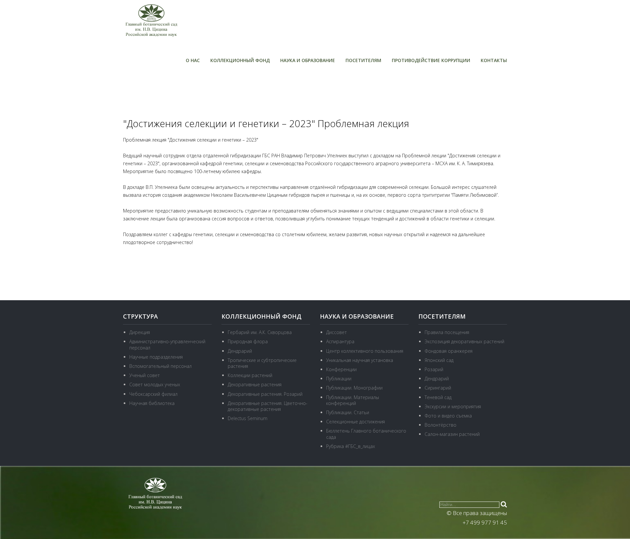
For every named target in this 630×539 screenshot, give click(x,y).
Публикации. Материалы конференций (352, 400)
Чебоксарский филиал (153, 394)
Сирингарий (438, 388)
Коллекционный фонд (240, 60)
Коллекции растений (250, 375)
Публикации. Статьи (347, 412)
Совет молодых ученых (154, 384)
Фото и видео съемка (448, 416)
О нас (193, 60)
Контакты (494, 60)
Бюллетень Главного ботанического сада (366, 434)
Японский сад (439, 360)
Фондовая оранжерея (448, 351)
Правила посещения (447, 332)
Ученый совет (144, 375)
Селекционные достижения (355, 421)
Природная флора (248, 341)
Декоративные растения (255, 384)
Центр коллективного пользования (364, 351)
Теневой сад (438, 397)
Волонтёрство (440, 425)
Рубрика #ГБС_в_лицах (350, 446)
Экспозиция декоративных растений (464, 341)
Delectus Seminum (247, 418)
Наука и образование (307, 60)
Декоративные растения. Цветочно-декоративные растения (267, 406)
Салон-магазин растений (452, 434)
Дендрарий (240, 351)
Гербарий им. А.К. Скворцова (260, 332)
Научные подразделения (156, 357)
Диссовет (336, 332)
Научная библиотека (152, 403)
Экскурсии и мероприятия (453, 406)
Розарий (434, 369)
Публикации (338, 378)
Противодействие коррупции (431, 60)
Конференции (341, 369)
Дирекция (139, 332)
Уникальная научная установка (359, 360)
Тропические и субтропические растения (262, 363)
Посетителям (363, 60)
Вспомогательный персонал (160, 366)
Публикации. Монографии (354, 388)
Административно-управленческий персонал (167, 344)
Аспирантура (340, 341)
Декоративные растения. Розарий (265, 394)
